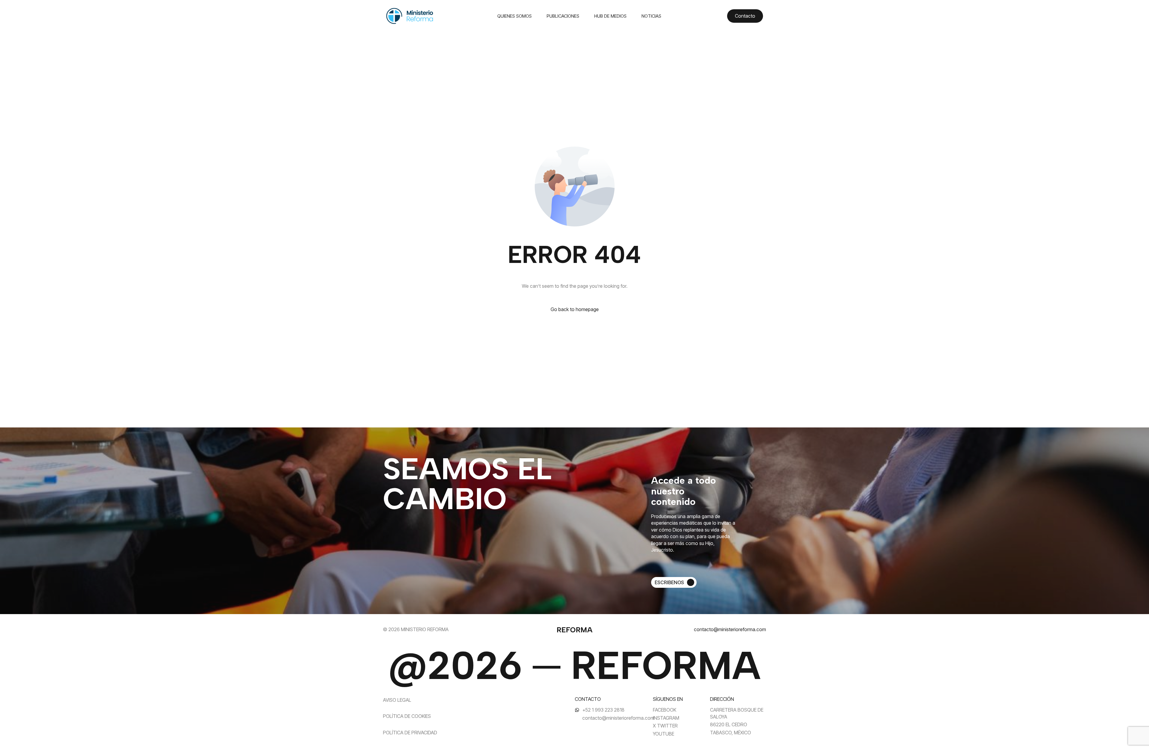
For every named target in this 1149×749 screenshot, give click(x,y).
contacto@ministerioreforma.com (730, 629)
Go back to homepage (575, 309)
